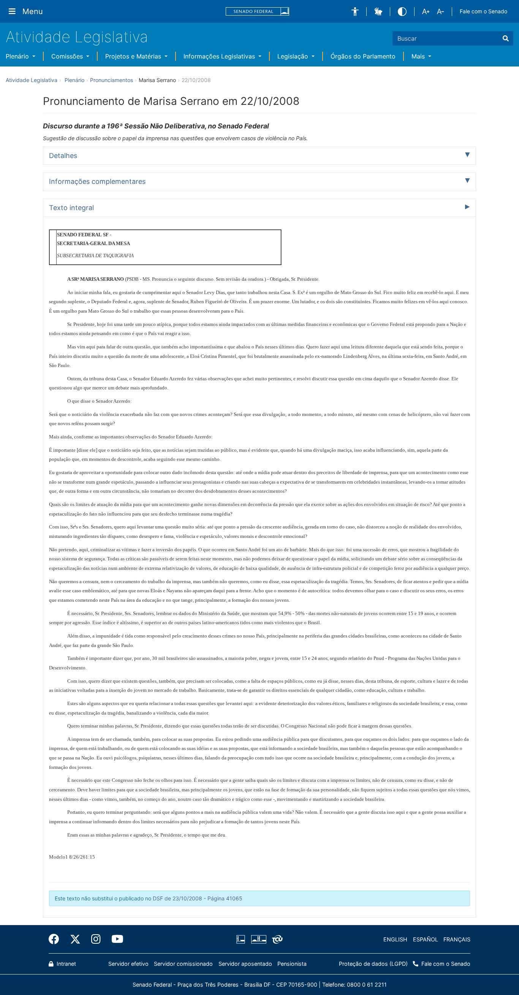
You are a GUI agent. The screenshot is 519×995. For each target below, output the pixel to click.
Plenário (18, 56)
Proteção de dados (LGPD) (373, 963)
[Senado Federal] (258, 11)
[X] (75, 939)
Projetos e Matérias (134, 56)
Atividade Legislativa (77, 36)
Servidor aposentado (245, 963)
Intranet (65, 963)
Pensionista (292, 963)
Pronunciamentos (111, 80)
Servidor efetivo (128, 963)
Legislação (293, 56)
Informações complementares (97, 181)
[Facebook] (57, 939)
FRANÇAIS (456, 939)
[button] (355, 11)
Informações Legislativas (220, 56)
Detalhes (63, 156)
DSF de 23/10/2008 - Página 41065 (197, 898)
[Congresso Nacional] (258, 939)
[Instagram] (96, 939)
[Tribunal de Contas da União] (276, 939)
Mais (419, 56)
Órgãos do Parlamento (363, 56)
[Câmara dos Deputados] (242, 939)
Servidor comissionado (183, 963)
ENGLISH (395, 939)
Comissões (68, 56)
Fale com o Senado (483, 11)
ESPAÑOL (425, 939)
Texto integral (71, 208)
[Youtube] (114, 939)
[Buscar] (505, 38)
